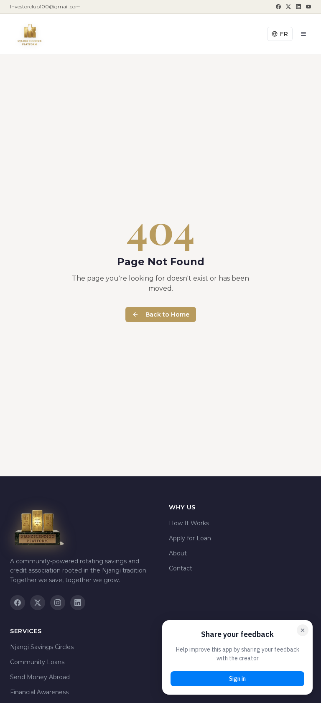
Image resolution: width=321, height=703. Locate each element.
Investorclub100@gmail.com (45, 6)
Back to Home (167, 314)
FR (284, 34)
